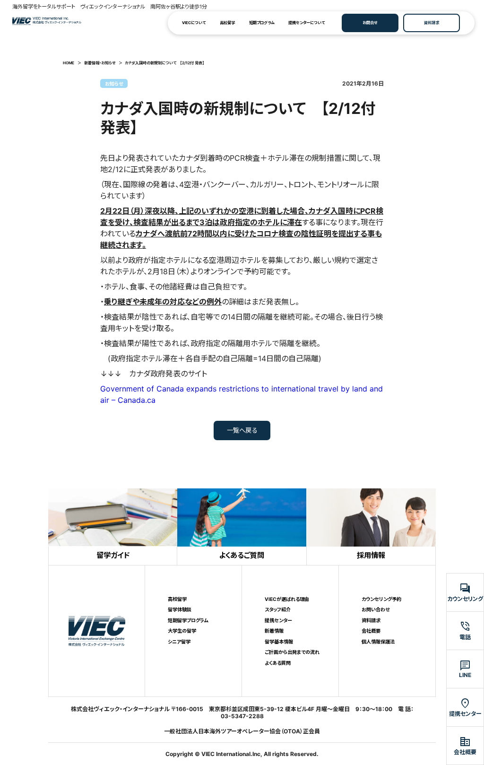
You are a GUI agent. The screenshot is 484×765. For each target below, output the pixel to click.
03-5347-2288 (242, 716)
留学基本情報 (279, 641)
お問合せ (370, 22)
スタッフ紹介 (278, 609)
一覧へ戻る (242, 430)
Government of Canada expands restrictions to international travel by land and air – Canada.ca (241, 394)
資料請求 (431, 22)
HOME (68, 63)
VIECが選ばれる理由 (287, 599)
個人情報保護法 (378, 641)
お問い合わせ (375, 609)
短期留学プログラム (188, 620)
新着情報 (274, 631)
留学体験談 (179, 609)
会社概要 (371, 631)
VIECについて (194, 22)
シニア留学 (179, 641)
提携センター (278, 620)
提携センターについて (306, 22)
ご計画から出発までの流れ (292, 652)
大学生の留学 (182, 631)
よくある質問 (278, 663)
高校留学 (227, 22)
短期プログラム (261, 22)
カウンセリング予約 (381, 599)
